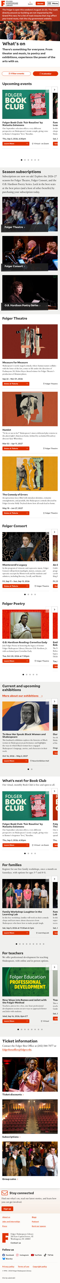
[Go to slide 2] (24, 159)
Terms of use (23, 1266)
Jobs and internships (11, 1221)
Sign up (7, 1208)
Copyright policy (40, 1266)
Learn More (9, 143)
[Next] (55, 90)
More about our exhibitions (20, 696)
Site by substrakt (8, 1278)
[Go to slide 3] (28, 159)
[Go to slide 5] (35, 159)
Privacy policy (8, 1266)
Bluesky (9, 1259)
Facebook (10, 1255)
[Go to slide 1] (21, 159)
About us (6, 1217)
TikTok (50, 1255)
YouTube (38, 1255)
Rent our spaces (39, 1226)
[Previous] (49, 90)
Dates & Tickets (11, 384)
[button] (30, 214)
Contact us (16, 1243)
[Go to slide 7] (36, 943)
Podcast (35, 1221)
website (47, 18)
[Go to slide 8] (40, 943)
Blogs (34, 1217)
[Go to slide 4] (31, 159)
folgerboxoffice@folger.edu (16, 1050)
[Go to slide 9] (43, 943)
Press (4, 1226)
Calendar (46, 73)
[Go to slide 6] (38, 159)
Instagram (24, 1255)
